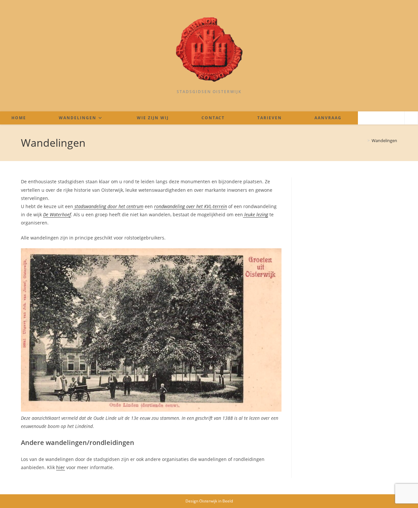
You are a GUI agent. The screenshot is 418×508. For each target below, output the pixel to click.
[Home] (363, 140)
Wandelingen (384, 140)
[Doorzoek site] (411, 118)
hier (60, 467)
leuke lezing (255, 214)
